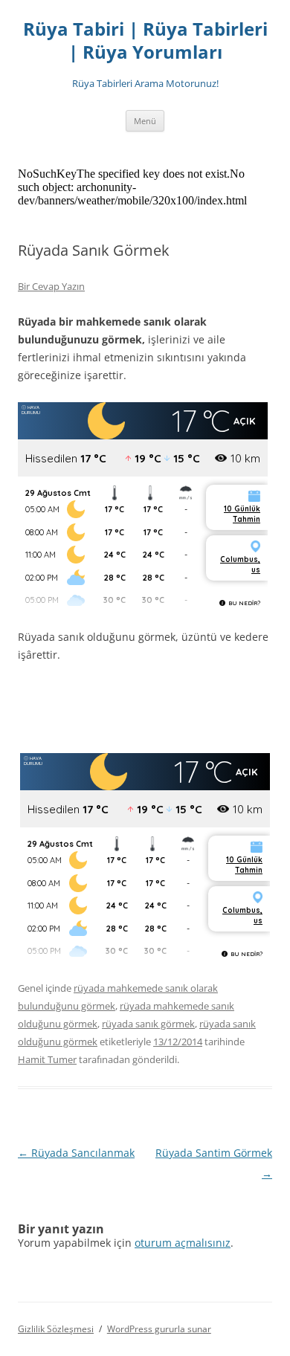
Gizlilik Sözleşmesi (56, 1329)
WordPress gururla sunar (159, 1329)
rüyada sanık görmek (148, 1023)
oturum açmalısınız (183, 1243)
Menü (145, 120)
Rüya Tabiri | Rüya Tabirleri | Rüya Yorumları (145, 41)
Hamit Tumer (47, 1059)
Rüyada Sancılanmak (76, 1153)
